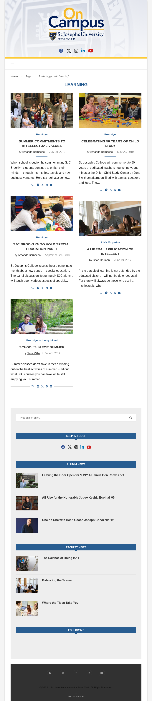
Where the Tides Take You (60, 602)
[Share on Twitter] (42, 184)
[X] (69, 51)
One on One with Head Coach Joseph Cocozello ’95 (78, 520)
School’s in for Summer (42, 347)
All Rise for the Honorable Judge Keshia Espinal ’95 (78, 497)
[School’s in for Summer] (42, 316)
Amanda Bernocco (33, 151)
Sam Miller (33, 353)
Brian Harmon (101, 260)
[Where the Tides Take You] (27, 608)
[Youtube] (102, 673)
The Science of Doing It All (60, 558)
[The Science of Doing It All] (27, 563)
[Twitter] (63, 673)
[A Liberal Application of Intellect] (110, 218)
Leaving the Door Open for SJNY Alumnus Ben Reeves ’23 (83, 475)
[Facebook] (61, 51)
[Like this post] (33, 184)
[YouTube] (90, 51)
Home (14, 76)
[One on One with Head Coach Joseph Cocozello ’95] (27, 525)
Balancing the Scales (57, 580)
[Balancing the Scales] (27, 585)
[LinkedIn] (83, 51)
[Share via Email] (51, 184)
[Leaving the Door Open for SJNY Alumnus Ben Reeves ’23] (27, 480)
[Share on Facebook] (38, 184)
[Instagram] (76, 51)
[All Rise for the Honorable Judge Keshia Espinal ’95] (27, 503)
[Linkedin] (89, 673)
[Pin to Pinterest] (47, 184)
